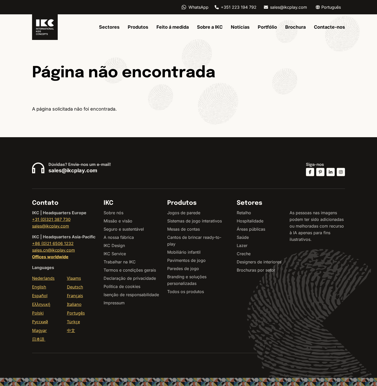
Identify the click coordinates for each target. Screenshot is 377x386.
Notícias (240, 27)
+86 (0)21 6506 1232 (53, 243)
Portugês (76, 313)
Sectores (109, 27)
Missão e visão (118, 220)
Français (75, 295)
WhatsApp (198, 7)
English (39, 287)
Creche (244, 253)
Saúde (243, 237)
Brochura (295, 27)
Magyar (39, 330)
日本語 (38, 339)
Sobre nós (113, 212)
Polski (38, 313)
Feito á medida (172, 27)
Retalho (244, 212)
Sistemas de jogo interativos (194, 220)
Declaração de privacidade (130, 278)
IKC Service (115, 253)
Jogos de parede (183, 212)
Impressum (114, 302)
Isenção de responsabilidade (131, 294)
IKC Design (114, 245)
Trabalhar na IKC (120, 261)
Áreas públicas (251, 229)
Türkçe (73, 322)
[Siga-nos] (310, 172)
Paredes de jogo (183, 268)
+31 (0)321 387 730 (51, 219)
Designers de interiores (259, 261)
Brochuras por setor (256, 270)
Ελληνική (41, 304)
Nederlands (43, 278)
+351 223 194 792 (238, 7)
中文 (71, 330)
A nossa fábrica (119, 237)
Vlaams (74, 278)
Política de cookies (122, 286)
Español (39, 295)
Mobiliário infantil (184, 252)
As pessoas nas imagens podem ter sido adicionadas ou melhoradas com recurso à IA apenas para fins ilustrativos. (317, 226)
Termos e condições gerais (130, 270)
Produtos (138, 27)
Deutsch (75, 287)
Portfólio (267, 27)
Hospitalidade (250, 220)
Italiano (74, 304)
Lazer (242, 245)
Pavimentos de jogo (186, 260)
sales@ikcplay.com (288, 7)
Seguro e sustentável (124, 229)
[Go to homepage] (45, 27)
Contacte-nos (329, 27)
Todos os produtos (185, 291)
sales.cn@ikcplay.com (53, 250)
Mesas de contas (183, 229)
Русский (40, 322)
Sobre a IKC (210, 27)
